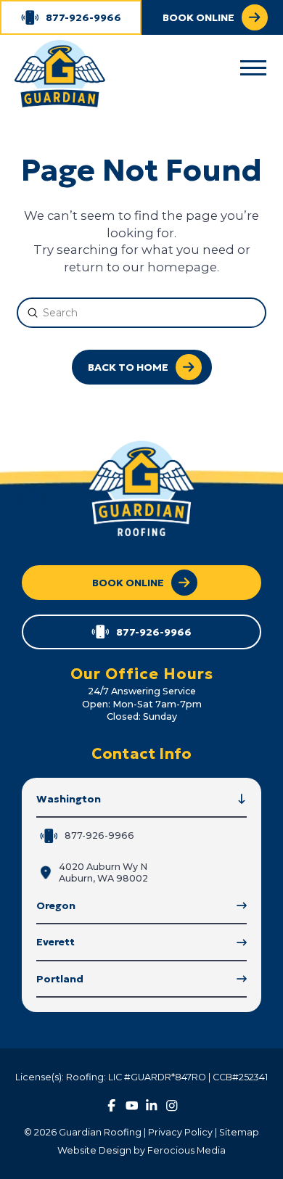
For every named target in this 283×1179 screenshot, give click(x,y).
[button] (253, 68)
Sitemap (239, 1132)
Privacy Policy (180, 1132)
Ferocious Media (186, 1150)
